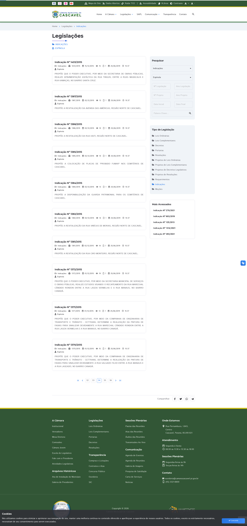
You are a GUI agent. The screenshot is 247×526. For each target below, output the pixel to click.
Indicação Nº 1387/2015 (68, 96)
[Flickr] (65, 3)
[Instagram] (60, 3)
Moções (158, 189)
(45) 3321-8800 (172, 481)
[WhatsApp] (186, 399)
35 (105, 380)
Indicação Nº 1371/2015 (68, 307)
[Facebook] (54, 3)
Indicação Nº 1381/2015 (68, 241)
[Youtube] (71, 3)
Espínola (60, 69)
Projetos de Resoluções (166, 174)
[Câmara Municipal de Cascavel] (67, 14)
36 (110, 380)
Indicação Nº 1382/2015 (68, 214)
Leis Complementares (165, 140)
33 (93, 380)
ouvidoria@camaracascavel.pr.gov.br (182, 478)
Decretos (159, 145)
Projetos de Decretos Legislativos (170, 169)
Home (55, 26)
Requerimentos (162, 179)
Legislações (67, 26)
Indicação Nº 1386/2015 (68, 124)
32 (87, 380)
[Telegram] (192, 399)
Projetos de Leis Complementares (171, 164)
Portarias (159, 150)
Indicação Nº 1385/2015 (68, 152)
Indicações (160, 184)
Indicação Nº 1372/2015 (68, 269)
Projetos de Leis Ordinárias (167, 160)
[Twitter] (180, 399)
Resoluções (160, 155)
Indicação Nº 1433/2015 (68, 62)
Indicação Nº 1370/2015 (68, 344)
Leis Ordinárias (162, 135)
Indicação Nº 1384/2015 (68, 183)
